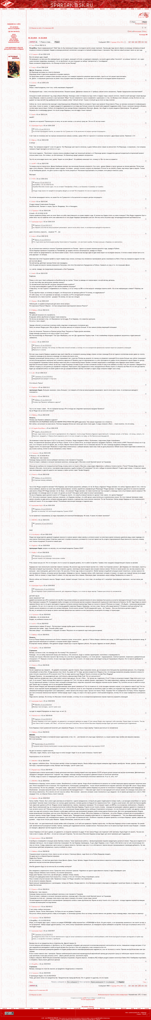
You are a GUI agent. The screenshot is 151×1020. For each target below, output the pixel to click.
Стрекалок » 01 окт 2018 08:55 (44, 934)
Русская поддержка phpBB (88, 999)
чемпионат (22, 9)
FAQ (130, 31)
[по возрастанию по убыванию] (115, 982)
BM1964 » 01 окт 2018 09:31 (43, 556)
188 (133, 42)
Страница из (117, 42)
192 (146, 42)
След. (144, 982)
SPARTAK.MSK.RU (52, 1018)
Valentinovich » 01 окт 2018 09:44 (45, 589)
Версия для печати (145, 27)
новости (4, 9)
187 (130, 42)
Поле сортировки (85, 982)
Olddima (34, 310)
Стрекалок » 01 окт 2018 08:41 (44, 376)
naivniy (34, 82)
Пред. (31, 982)
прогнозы (112, 9)
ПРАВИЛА (14, 36)
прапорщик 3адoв (37, 125)
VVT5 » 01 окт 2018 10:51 (42, 129)
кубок (31, 9)
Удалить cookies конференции (118, 994)
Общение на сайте (36, 28)
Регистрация (137, 31)
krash (33, 114)
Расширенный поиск (141, 24)
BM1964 (34, 520)
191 (143, 42)
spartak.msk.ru (99, 1018)
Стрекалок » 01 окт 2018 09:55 (44, 523)
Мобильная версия (142, 27)
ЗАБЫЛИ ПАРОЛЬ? (14, 42)
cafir (33, 373)
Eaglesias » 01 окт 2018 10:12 (43, 225)
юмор (132, 9)
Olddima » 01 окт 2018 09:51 (43, 478)
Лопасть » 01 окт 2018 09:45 (43, 345)
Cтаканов (34, 54)
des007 (34, 163)
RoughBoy (35, 648)
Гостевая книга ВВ (48, 28)
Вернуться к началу (145, 51)
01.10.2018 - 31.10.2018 (37, 38)
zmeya (34, 67)
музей (139, 9)
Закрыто (30, 41)
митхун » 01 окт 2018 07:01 (43, 182)
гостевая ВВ (90, 9)
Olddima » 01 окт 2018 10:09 (43, 400)
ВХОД (14, 34)
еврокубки (41, 9)
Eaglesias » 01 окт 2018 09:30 (43, 719)
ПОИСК (14, 37)
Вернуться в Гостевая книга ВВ (39, 990)
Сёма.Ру (144, 1014)
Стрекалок (35, 210)
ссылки (147, 9)
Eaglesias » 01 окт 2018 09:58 (43, 509)
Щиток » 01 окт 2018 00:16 (43, 239)
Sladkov (34, 552)
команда (52, 9)
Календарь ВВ (143, 34)
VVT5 (33, 179)
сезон (12, 9)
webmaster (143, 1012)
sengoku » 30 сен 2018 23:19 (43, 431)
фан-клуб (123, 9)
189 (136, 42)
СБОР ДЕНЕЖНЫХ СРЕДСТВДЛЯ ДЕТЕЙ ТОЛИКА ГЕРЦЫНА (14, 48)
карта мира (63, 9)
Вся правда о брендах (88, 1006)
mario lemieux (36, 838)
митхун (34, 342)
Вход (144, 31)
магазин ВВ (77, 9)
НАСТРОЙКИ (14, 39)
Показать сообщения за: (59, 982)
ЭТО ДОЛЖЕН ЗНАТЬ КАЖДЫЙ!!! (14, 27)
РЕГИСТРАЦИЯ (13, 40)
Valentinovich (36, 715)
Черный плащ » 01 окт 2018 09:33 (44, 744)
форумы (102, 9)
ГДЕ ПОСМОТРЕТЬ (14, 31)
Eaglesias (34, 387)
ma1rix (34, 623)
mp (33, 45)
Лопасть (34, 396)
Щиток (34, 140)
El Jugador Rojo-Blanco (39, 428)
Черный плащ (36, 769)
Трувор (34, 301)
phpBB (84, 998)
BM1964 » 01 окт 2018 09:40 (43, 704)
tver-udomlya (36, 534)
